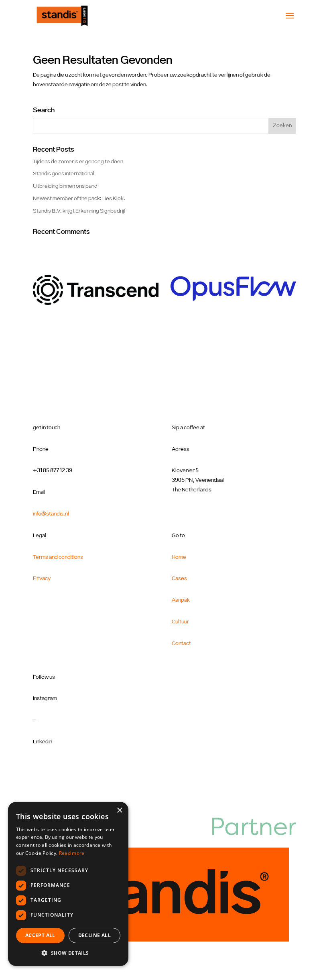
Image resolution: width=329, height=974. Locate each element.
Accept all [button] (40, 935)
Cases (179, 578)
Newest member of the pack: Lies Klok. (79, 198)
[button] (68, 953)
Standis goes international (63, 174)
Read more (72, 853)
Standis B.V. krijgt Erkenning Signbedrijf (79, 211)
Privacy (42, 578)
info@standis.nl (51, 514)
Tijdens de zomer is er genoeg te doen (78, 161)
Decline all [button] (94, 935)
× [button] (119, 811)
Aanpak (181, 600)
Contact (181, 643)
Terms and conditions (58, 557)
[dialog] (68, 884)
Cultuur (180, 622)
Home (179, 557)
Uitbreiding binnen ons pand (65, 186)
